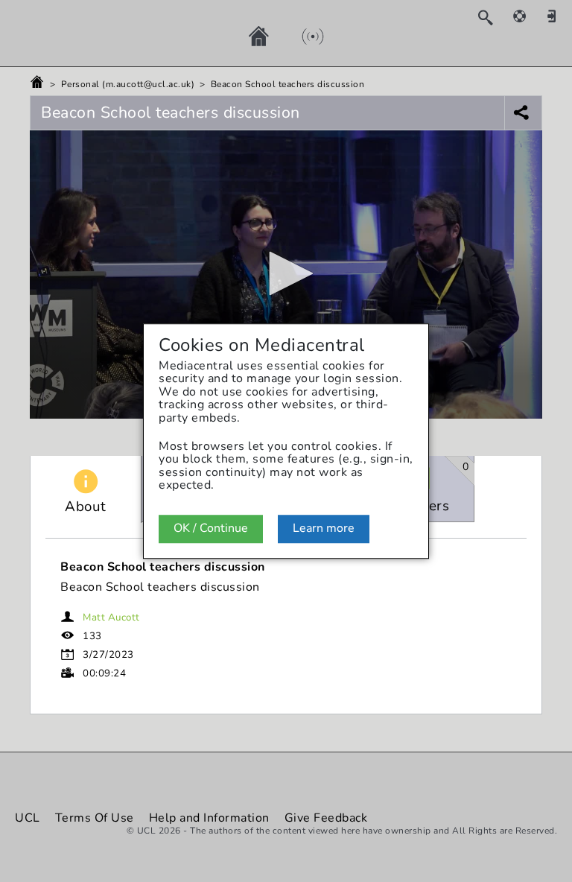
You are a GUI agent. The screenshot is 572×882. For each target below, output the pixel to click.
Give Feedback (326, 818)
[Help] (527, 15)
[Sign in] (557, 15)
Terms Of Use (94, 818)
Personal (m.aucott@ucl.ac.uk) (128, 84)
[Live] (298, 36)
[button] (286, 273)
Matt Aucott (111, 617)
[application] (286, 274)
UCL (27, 818)
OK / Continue (211, 528)
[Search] (492, 17)
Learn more (324, 528)
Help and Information (209, 818)
